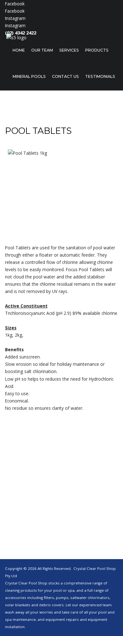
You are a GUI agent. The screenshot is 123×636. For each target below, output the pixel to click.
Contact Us (65, 76)
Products (96, 50)
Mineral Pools (29, 76)
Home (19, 50)
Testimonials (100, 76)
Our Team (42, 50)
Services (69, 50)
